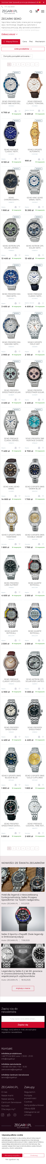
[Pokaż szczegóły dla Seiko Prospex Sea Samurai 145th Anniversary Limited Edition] (11, 326)
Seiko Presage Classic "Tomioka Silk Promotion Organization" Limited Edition (34, 103)
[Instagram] (2, 1115)
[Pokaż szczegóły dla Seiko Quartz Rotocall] (34, 567)
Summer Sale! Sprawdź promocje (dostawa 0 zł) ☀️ (21, 2)
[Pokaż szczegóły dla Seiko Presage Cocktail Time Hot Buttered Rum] (34, 808)
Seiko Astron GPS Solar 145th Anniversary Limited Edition (34, 247)
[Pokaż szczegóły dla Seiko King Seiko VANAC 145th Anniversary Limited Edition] (34, 182)
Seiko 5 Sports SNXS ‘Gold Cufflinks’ (34, 777)
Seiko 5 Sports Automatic (35, 151)
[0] (37, 12)
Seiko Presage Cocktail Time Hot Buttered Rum (35, 825)
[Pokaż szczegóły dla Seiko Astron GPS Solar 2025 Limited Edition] (34, 663)
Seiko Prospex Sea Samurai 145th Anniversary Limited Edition (11, 343)
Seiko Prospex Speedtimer (11, 729)
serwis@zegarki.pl (9, 1077)
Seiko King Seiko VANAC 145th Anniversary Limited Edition (35, 199)
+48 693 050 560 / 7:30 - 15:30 (14, 1067)
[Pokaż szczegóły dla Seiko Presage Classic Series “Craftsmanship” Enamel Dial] (11, 422)
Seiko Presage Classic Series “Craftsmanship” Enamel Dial (11, 440)
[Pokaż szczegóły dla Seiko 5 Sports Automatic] (34, 133)
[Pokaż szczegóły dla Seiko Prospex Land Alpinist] (11, 567)
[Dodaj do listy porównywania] (15, 111)
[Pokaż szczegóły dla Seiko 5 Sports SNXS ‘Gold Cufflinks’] (34, 760)
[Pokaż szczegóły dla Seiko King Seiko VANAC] (11, 471)
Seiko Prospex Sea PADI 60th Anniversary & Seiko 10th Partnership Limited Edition (11, 295)
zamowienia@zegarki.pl (11, 1069)
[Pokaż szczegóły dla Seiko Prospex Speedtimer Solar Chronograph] (11, 374)
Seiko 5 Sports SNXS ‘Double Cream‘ (34, 536)
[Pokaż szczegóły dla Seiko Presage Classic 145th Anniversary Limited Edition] (11, 133)
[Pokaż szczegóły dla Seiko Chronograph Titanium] (11, 182)
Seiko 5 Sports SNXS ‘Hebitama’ (11, 536)
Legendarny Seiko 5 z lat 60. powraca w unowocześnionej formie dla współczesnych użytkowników (21, 974)
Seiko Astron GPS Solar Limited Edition (11, 247)
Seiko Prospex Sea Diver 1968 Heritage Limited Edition (11, 103)
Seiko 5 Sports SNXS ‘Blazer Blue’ (11, 777)
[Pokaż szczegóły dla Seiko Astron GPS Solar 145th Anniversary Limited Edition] (34, 230)
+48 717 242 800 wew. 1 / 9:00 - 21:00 (17, 1056)
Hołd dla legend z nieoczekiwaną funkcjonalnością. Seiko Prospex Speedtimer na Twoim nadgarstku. (20, 897)
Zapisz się (23, 1024)
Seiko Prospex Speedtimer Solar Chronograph (11, 391)
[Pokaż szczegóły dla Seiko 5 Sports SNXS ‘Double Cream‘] (34, 519)
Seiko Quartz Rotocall (34, 584)
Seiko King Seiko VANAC (11, 488)
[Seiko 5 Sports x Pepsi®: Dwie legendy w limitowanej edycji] (23, 919)
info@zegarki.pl (8, 1059)
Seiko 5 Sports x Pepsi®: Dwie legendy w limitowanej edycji (22, 935)
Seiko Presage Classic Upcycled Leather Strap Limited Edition (11, 680)
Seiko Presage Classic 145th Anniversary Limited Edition (11, 151)
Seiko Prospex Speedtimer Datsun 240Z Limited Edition (11, 825)
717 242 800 (9, 7)
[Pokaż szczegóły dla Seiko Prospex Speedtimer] (11, 711)
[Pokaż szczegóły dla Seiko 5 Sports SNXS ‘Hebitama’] (11, 519)
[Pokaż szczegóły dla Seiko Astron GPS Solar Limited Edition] (11, 230)
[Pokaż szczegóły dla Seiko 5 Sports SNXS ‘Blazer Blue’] (11, 760)
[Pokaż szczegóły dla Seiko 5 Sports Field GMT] (34, 326)
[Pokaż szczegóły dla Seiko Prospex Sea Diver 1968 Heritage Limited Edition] (11, 85)
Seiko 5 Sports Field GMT (35, 343)
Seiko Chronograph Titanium (11, 199)
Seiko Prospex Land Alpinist (11, 584)
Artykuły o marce (23, 988)
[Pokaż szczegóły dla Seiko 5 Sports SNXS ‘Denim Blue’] (34, 471)
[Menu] (43, 11)
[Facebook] (9, 1115)
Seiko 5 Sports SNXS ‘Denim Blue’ (34, 488)
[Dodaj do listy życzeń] (19, 111)
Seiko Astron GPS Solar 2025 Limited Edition (35, 680)
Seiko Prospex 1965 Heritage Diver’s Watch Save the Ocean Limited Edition (35, 440)
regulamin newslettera (11, 1032)
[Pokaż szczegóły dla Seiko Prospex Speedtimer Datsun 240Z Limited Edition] (11, 808)
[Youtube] (15, 1115)
